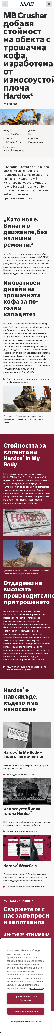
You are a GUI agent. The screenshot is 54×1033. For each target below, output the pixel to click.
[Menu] (49, 4)
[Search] (5, 4)
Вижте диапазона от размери (22, 831)
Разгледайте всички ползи (20, 774)
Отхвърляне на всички (26, 1011)
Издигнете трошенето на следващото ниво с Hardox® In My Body (26, 668)
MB (4, 611)
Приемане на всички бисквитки (26, 998)
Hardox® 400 (10, 134)
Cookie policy (37, 988)
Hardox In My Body (12, 477)
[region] (25, 985)
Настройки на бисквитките (26, 1021)
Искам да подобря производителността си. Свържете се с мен (28, 380)
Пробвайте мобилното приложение (25, 886)
